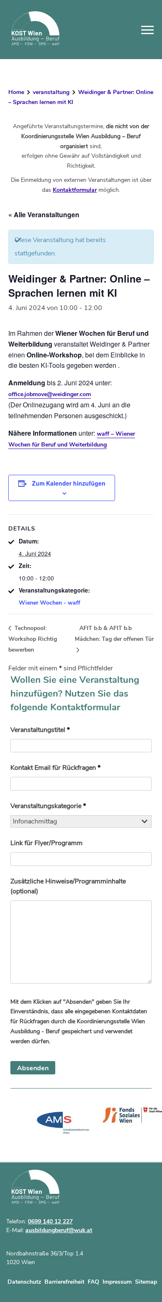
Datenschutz (24, 1282)
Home (16, 92)
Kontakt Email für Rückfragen (55, 767)
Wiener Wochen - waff (49, 603)
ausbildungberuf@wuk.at (58, 1230)
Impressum (117, 1282)
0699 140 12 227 (50, 1221)
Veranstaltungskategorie (48, 806)
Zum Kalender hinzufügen (69, 483)
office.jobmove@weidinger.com (49, 394)
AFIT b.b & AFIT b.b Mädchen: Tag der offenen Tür (114, 633)
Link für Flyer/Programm (46, 843)
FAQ (93, 1282)
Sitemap (146, 1282)
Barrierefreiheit (64, 1282)
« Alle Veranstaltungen (43, 214)
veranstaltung (51, 92)
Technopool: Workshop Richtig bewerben (32, 639)
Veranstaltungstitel (40, 729)
